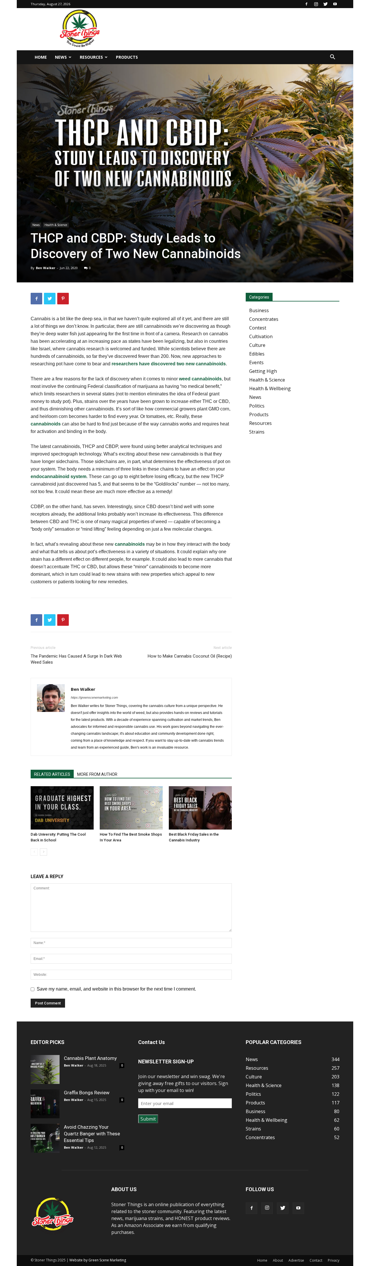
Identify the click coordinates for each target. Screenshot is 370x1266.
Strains (256, 432)
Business (259, 310)
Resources (91, 57)
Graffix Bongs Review (87, 1092)
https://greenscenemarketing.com (94, 697)
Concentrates (263, 319)
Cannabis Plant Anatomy (90, 1058)
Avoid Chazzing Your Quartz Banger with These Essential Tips (92, 1133)
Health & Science (56, 225)
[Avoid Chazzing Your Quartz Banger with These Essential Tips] (45, 1138)
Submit (148, 1119)
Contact (316, 1260)
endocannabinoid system (58, 476)
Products (127, 57)
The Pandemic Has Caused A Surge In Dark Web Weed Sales (76, 659)
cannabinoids (46, 423)
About (278, 1260)
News (61, 57)
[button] (332, 57)
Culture (257, 345)
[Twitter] (325, 4)
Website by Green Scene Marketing (97, 1260)
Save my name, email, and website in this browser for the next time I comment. (116, 988)
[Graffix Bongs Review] (45, 1103)
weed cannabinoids (200, 378)
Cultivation (261, 336)
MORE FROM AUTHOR (97, 774)
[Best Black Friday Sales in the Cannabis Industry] (200, 808)
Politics (256, 406)
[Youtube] (335, 4)
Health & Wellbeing (270, 388)
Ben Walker (45, 268)
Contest (257, 328)
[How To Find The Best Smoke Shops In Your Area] (131, 808)
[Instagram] (316, 4)
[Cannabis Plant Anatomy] (45, 1069)
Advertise (296, 1260)
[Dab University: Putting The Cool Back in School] (62, 808)
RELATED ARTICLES (52, 774)
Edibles (256, 354)
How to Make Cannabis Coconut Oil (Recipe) (190, 656)
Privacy (333, 1260)
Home (41, 57)
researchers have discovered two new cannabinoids (169, 363)
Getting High (263, 371)
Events (256, 362)
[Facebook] (306, 4)
